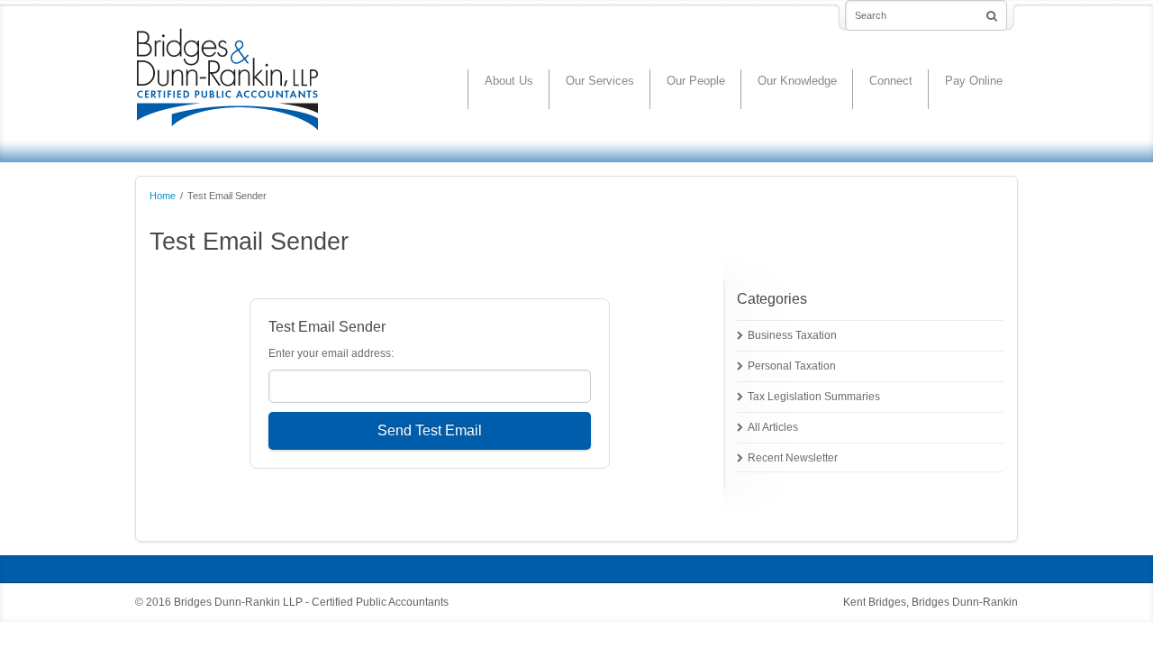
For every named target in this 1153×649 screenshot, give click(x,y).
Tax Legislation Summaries (814, 396)
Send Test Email (429, 430)
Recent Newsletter (793, 458)
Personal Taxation (792, 366)
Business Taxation (792, 335)
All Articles (773, 427)
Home (163, 195)
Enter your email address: (331, 353)
